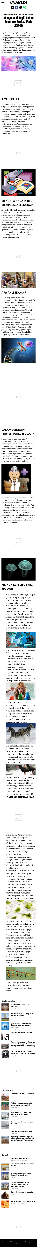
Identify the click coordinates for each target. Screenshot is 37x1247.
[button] (2, 2)
